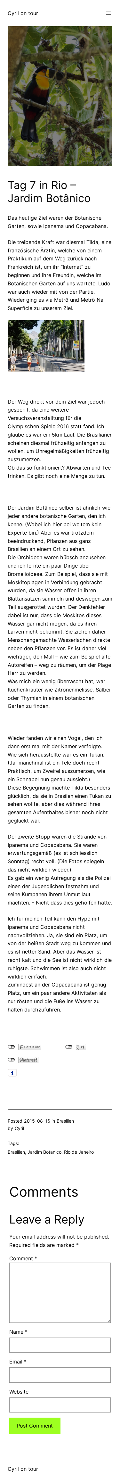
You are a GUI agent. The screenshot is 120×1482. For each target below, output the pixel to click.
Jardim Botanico (44, 1152)
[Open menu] (108, 13)
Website (18, 1391)
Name (18, 1332)
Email (18, 1361)
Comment (23, 1258)
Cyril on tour (23, 13)
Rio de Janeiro (79, 1152)
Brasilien (65, 1121)
